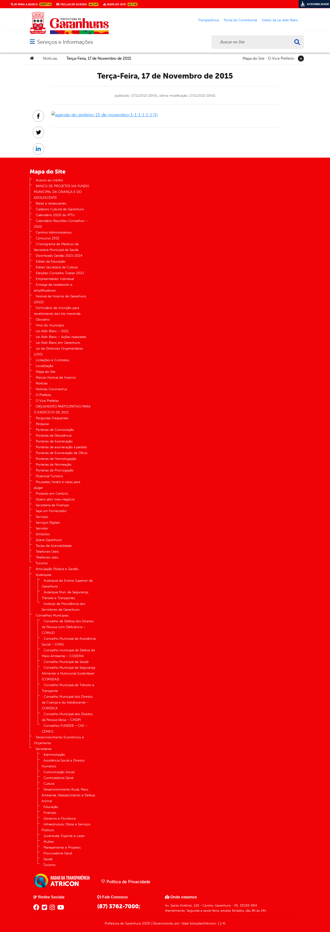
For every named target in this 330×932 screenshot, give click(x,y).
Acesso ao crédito (49, 180)
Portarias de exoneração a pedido (61, 447)
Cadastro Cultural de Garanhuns (60, 209)
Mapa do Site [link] (121, 4)
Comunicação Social (58, 772)
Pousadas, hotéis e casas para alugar (57, 485)
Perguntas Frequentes (52, 418)
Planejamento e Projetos (62, 847)
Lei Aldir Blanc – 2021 (52, 331)
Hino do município (50, 325)
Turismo (42, 563)
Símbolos (43, 534)
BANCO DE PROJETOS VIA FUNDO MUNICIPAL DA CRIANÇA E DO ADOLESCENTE (61, 191)
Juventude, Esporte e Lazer (64, 836)
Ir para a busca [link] (32, 4)
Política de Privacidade (127, 881)
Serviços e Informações (65, 42)
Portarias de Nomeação (54, 464)
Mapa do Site (254, 58)
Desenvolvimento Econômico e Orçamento (59, 740)
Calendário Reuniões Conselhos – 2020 (61, 223)
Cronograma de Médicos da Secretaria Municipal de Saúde (56, 247)
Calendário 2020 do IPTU (55, 215)
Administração (54, 754)
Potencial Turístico (49, 476)
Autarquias (43, 575)
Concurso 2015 (47, 238)
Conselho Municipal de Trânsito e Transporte (68, 688)
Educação (50, 807)
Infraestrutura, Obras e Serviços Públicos (66, 827)
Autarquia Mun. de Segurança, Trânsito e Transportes (65, 595)
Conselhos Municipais (52, 615)
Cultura (48, 783)
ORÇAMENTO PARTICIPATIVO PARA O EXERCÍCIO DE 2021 (62, 409)
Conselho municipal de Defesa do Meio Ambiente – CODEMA (68, 653)
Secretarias (44, 749)
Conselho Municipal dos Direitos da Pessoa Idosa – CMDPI (67, 717)
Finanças (49, 813)
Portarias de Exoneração (54, 441)
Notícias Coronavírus (51, 389)
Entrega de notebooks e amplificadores (53, 287)
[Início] (32, 58)
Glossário (43, 319)
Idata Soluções (192, 923)
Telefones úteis (47, 557)
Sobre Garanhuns (49, 540)
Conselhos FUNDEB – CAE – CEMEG (64, 728)
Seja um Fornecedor (51, 511)
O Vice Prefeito (281, 58)
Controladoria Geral (58, 778)
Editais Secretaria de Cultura (57, 267)
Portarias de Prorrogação (55, 470)
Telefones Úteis (47, 551)
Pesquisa (42, 424)
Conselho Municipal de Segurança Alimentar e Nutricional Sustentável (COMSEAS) (68, 673)
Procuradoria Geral (57, 853)
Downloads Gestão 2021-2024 (59, 255)
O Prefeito (43, 395)
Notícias (50, 58)
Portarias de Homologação (56, 459)
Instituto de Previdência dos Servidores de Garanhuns (63, 606)
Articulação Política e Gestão (57, 569)
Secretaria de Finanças (52, 505)
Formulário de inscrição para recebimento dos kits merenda (57, 311)
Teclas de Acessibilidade (54, 546)
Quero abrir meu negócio (55, 499)
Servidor (42, 528)
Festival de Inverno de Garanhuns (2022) (60, 299)
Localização (44, 366)
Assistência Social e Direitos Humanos (63, 763)
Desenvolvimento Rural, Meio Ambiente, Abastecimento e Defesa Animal (68, 795)
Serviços (42, 517)
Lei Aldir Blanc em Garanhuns (58, 343)
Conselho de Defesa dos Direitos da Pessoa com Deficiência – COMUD (68, 627)
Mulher (48, 842)
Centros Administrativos (54, 232)
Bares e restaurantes (51, 203)
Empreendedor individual (55, 279)
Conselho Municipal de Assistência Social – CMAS (69, 641)
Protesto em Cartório (52, 493)
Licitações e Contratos (52, 360)
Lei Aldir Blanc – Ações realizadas (61, 337)
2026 (145, 923)
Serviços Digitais (48, 522)
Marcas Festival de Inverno (56, 377)
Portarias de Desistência (54, 435)
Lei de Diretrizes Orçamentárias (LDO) (58, 351)
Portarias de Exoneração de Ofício (61, 453)
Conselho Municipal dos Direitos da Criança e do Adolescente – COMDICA (67, 702)
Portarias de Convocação (55, 430)
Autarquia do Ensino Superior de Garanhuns (67, 583)
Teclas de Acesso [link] (78, 4)
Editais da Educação (50, 261)
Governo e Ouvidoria (59, 818)
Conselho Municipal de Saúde (66, 662)
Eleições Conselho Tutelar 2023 (60, 273)
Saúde (48, 859)
